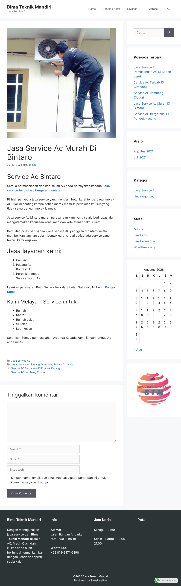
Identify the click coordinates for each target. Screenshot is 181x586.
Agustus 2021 (143, 151)
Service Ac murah (63, 364)
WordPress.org (144, 247)
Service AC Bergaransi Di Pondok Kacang (35, 368)
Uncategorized (144, 196)
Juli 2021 (140, 157)
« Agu (138, 349)
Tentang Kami (111, 8)
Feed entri (141, 235)
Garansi (153, 8)
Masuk (138, 229)
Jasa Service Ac (20, 360)
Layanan (132, 8)
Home (92, 8)
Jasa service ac (20, 364)
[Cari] (169, 32)
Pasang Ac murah (41, 364)
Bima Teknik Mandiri (29, 7)
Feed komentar (144, 241)
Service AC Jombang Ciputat (28, 372)
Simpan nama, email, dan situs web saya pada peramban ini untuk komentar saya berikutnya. (58, 480)
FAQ (167, 8)
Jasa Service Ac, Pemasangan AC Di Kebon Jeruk (152, 72)
